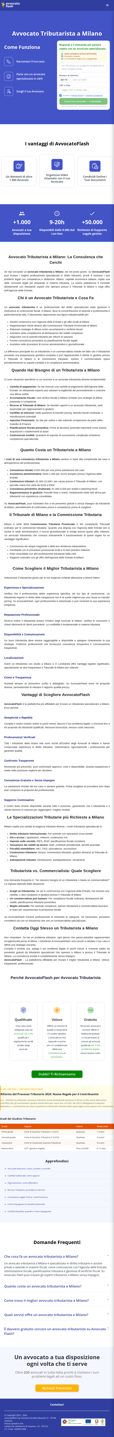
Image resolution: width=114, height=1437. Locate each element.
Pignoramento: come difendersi (21, 1182)
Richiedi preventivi (57, 1388)
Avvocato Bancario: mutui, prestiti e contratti (27, 1168)
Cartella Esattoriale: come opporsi (22, 1175)
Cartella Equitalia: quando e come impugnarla (27, 1211)
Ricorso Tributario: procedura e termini (24, 1189)
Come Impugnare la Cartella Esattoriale (24, 1204)
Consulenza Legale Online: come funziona (26, 1197)
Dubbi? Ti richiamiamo (57, 1074)
